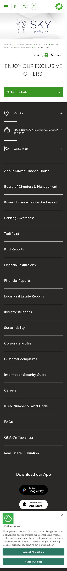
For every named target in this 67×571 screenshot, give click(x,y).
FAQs (8, 422)
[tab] (33, 93)
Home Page (8, 45)
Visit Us (19, 113)
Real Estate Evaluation (21, 453)
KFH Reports (14, 249)
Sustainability (14, 328)
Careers (10, 390)
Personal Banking (24, 45)
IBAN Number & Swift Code (26, 406)
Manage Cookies (33, 561)
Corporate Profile (17, 343)
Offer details (17, 92)
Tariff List (11, 234)
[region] (33, 539)
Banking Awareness (19, 218)
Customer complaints (20, 359)
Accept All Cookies (33, 552)
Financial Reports (17, 281)
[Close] (62, 515)
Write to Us (21, 149)
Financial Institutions (20, 265)
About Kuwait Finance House (26, 171)
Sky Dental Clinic (41, 48)
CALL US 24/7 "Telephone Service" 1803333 (36, 131)
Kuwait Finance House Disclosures (30, 202)
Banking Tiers (42, 45)
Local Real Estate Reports (24, 296)
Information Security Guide (25, 375)
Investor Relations (18, 312)
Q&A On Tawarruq (18, 437)
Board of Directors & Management (30, 186)
